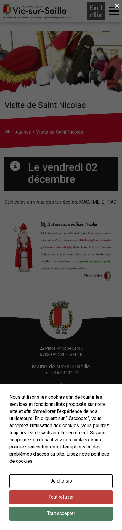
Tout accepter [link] (61, 513)
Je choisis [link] (61, 481)
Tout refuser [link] (61, 497)
